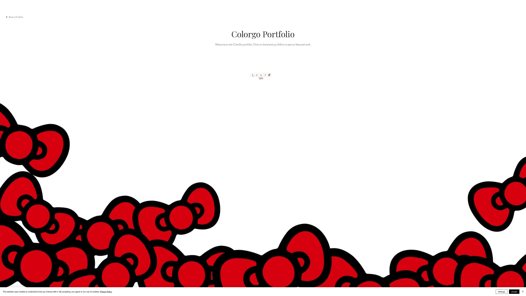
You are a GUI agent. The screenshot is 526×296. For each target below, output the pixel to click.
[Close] (522, 291)
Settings (501, 291)
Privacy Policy (106, 291)
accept (514, 291)
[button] (213, 5)
